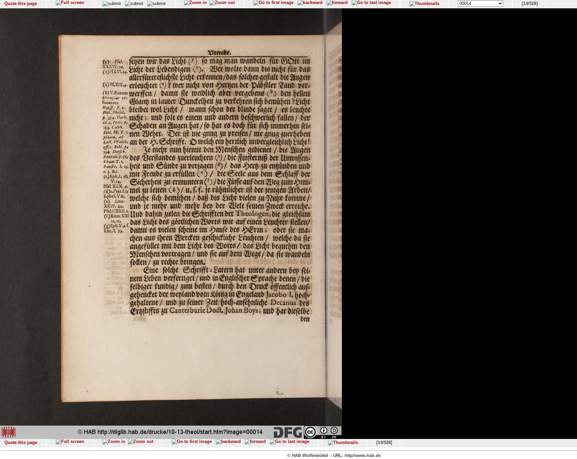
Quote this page (20, 3)
